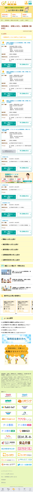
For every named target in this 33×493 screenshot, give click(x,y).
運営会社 (3, 482)
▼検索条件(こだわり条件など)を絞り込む (14, 37)
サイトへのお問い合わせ (7, 474)
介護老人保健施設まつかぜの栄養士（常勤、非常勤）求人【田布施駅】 (18, 72)
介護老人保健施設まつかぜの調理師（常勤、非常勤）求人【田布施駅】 (18, 101)
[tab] (15, 313)
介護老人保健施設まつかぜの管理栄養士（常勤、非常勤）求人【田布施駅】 (18, 43)
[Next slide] (32, 307)
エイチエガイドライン (6, 471)
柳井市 (26, 20)
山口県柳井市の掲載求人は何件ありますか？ (13, 322)
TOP (2, 20)
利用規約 (3, 479)
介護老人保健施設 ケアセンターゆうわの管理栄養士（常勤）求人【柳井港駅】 (16, 130)
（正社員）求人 (5, 156)
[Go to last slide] (1, 307)
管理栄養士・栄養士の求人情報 (11, 20)
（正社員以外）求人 (6, 202)
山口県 (21, 20)
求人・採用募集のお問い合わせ (9, 476)
